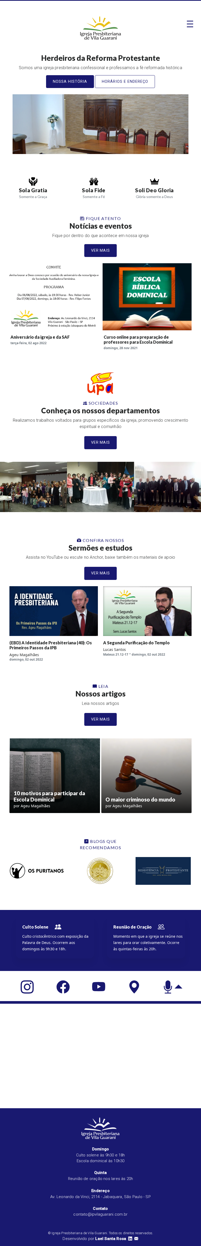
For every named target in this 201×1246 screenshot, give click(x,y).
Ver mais (100, 250)
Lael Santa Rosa (110, 1238)
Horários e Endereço (125, 81)
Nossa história (70, 81)
